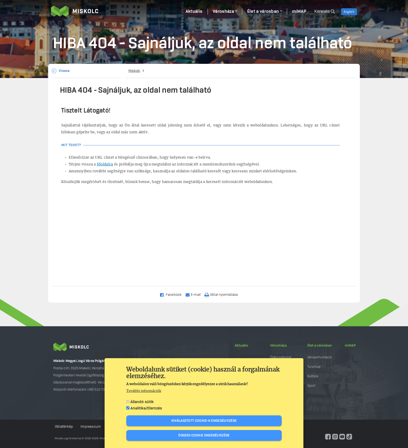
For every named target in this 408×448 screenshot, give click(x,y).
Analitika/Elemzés (146, 408)
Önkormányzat (281, 357)
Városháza (278, 346)
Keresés (322, 11)
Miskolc (134, 71)
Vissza (64, 71)
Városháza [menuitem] (223, 11)
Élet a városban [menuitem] (263, 11)
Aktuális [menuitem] (194, 11)
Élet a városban (319, 346)
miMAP (350, 346)
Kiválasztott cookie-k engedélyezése (204, 421)
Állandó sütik (142, 402)
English (349, 11)
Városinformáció (319, 357)
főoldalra (105, 164)
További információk (143, 391)
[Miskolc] (115, 11)
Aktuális (241, 346)
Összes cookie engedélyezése (204, 435)
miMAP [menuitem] (299, 11)
